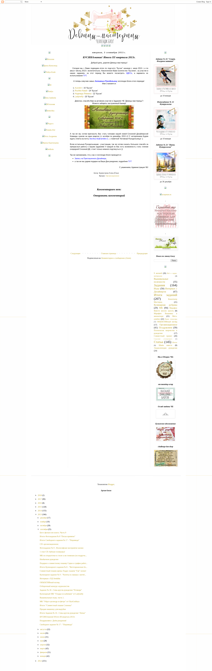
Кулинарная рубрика (165, 305)
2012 (40, 661)
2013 (40, 514)
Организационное (112, 176)
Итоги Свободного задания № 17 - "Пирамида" (59, 540)
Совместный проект (163, 336)
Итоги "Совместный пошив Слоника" (56, 605)
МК (161, 308)
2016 (40, 503)
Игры (156, 288)
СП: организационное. (49, 544)
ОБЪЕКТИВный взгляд (167, 322)
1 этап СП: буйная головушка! (52, 552)
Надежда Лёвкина (83, 94)
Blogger (111, 484)
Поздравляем (165, 327)
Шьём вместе (165, 345)
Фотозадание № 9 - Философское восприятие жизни (61, 548)
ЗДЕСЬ (129, 73)
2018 (40, 495)
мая (42, 641)
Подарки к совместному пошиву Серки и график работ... (63, 563)
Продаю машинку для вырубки (53, 609)
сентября (44, 529)
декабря (43, 518)
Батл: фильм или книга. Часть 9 (53, 533)
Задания (159, 285)
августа (43, 629)
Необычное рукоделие (49, 559)
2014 (40, 511)
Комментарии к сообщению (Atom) (116, 258)
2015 (40, 507)
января (43, 656)
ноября (43, 522)
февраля (43, 652)
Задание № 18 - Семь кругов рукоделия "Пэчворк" (61, 590)
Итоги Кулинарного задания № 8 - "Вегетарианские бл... (63, 567)
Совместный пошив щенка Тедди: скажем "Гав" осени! (63, 571)
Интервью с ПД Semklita (50, 578)
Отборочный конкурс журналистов (54, 586)
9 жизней (158, 273)
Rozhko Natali (81, 91)
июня (42, 637)
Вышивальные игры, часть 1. (52, 598)
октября (43, 525)
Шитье (174, 342)
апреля (43, 645)
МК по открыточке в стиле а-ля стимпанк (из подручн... (63, 556)
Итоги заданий (165, 295)
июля (42, 633)
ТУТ (84, 76)
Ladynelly (79, 97)
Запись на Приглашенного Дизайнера (90, 158)
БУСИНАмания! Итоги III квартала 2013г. (57, 617)
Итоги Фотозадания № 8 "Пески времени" (57, 536)
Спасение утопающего (163, 339)
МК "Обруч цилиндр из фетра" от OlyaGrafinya (59, 601)
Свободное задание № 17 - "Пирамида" (56, 624)
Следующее (75, 253)
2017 (40, 499)
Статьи (158, 342)
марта (42, 648)
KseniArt (78, 88)
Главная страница (108, 253)
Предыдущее (142, 253)
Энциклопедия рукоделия (165, 348)
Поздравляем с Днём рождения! (53, 621)
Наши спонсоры (171, 319)
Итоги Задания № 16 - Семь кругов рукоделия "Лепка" (63, 613)
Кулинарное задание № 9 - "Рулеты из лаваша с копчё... (63, 575)
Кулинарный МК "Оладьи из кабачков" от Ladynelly (61, 594)
